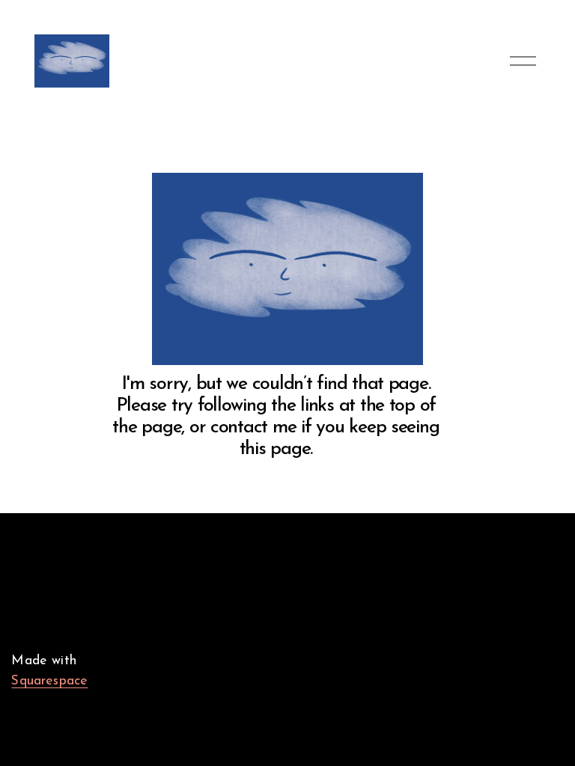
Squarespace (49, 681)
